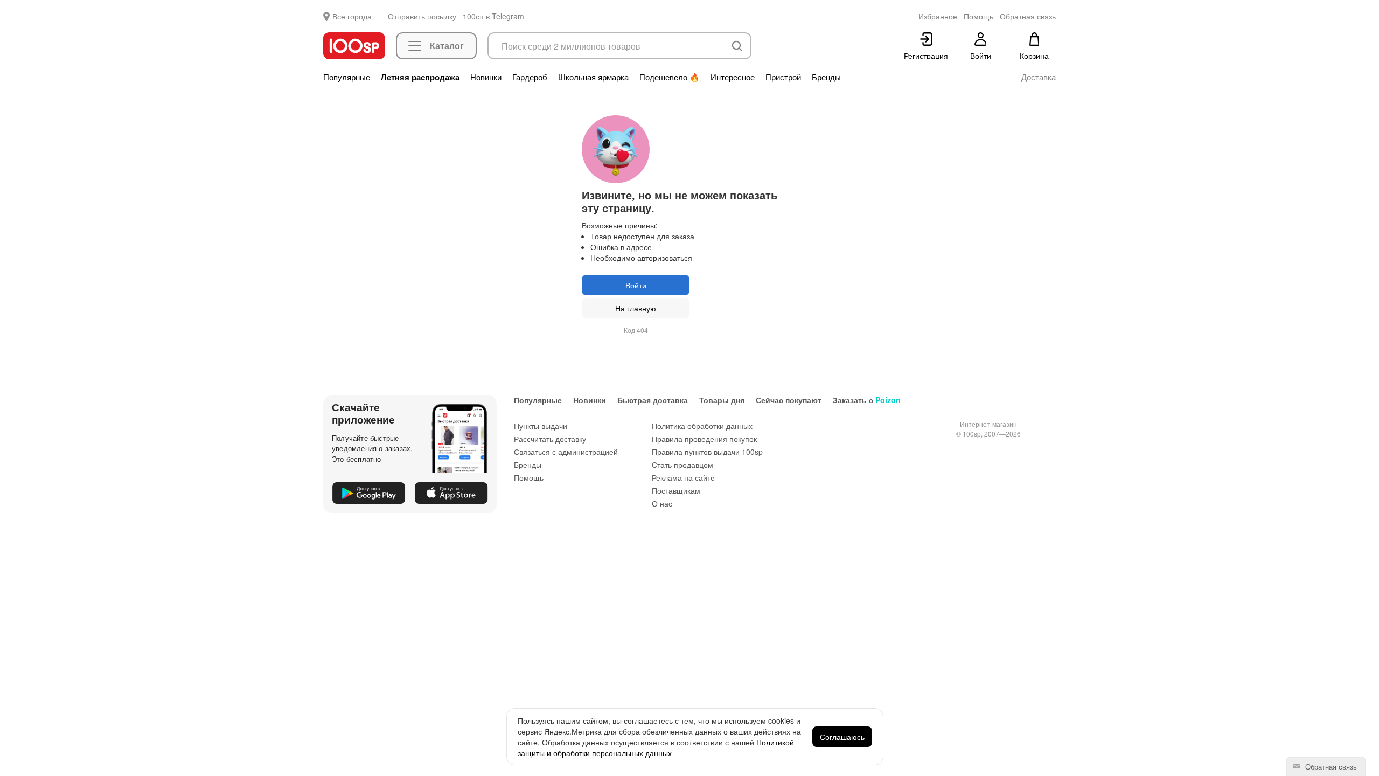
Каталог (447, 45)
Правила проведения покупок (704, 438)
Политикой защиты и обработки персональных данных (656, 747)
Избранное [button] (937, 16)
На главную (635, 308)
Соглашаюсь (842, 736)
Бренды (826, 77)
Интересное (733, 77)
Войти (635, 285)
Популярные (346, 77)
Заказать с (867, 399)
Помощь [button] (978, 16)
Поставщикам (676, 490)
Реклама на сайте (683, 477)
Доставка (1038, 77)
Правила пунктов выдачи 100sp (707, 451)
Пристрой (783, 77)
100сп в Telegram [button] (493, 16)
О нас (662, 503)
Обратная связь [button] (1028, 16)
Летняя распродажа (420, 77)
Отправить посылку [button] (422, 16)
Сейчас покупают (788, 399)
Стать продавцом (682, 464)
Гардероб (529, 77)
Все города (352, 16)
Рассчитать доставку (550, 438)
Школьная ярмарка (593, 77)
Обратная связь (1330, 766)
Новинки (486, 77)
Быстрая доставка (652, 399)
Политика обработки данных (702, 425)
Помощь (529, 477)
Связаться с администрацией (566, 451)
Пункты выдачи (540, 425)
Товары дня (721, 399)
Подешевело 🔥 (669, 77)
